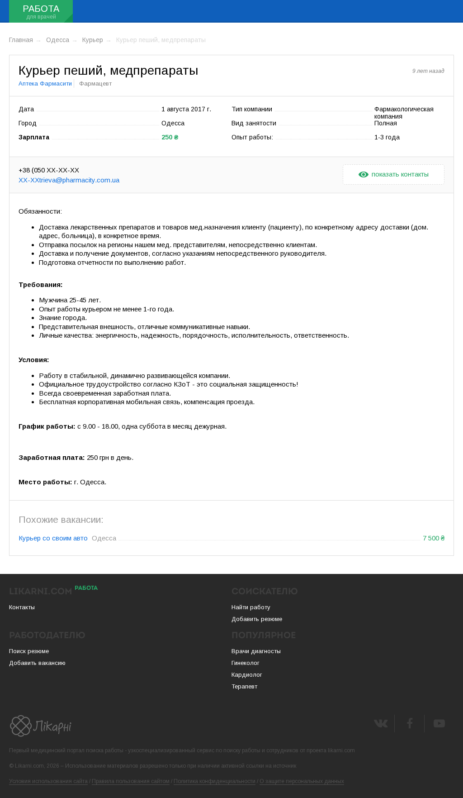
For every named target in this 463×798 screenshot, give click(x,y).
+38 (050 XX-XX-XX (49, 170)
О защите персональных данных (302, 781)
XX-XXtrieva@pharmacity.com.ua (69, 180)
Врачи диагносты (256, 651)
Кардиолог (247, 674)
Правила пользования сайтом (131, 781)
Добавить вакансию (37, 662)
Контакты (22, 607)
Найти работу (251, 607)
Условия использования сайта (48, 781)
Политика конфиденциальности (214, 781)
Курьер (92, 39)
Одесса (57, 39)
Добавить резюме (257, 619)
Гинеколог (246, 662)
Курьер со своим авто (53, 538)
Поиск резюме (29, 651)
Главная (21, 39)
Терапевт (244, 686)
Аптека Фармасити (45, 83)
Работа (41, 9)
